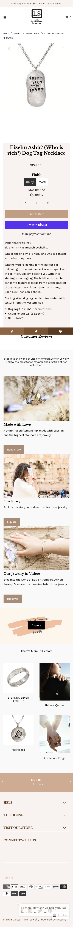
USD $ (9, 878)
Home (6, 33)
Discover (12, 598)
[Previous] (9, 48)
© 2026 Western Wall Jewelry (21, 919)
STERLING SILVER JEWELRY (18, 699)
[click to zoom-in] (64, 48)
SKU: (31, 189)
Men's (17, 33)
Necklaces (18, 749)
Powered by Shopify (53, 919)
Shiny (30, 182)
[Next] (18, 48)
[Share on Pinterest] (60, 331)
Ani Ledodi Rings (54, 758)
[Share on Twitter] (36, 331)
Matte (42, 182)
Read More (14, 449)
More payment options (36, 234)
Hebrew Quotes (54, 705)
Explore (11, 521)
